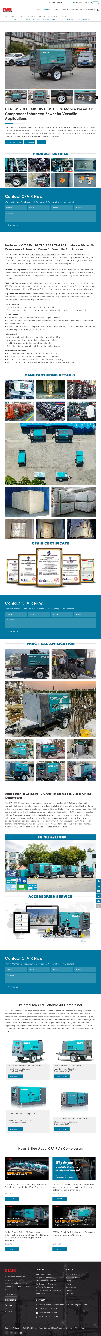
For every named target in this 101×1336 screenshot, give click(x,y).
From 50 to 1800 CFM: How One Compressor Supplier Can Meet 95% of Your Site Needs (26, 1185)
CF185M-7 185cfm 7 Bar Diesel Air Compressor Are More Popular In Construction (74, 1233)
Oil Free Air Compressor (44, 1287)
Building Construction (74, 1274)
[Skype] (98, 881)
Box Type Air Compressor (45, 1277)
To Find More (11, 1295)
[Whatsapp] (98, 886)
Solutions (56, 10)
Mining (68, 1284)
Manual (41, 142)
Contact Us (90, 10)
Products (47, 10)
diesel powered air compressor (43, 254)
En (94, 2)
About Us (65, 10)
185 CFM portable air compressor (28, 803)
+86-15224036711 (59, 2)
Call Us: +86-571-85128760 (48, 1309)
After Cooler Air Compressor (46, 1281)
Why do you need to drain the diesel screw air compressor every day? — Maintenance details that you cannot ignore (73, 1187)
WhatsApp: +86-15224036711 (49, 1316)
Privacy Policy (80, 1328)
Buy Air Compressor (14, 142)
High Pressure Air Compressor (46, 1284)
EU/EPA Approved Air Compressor (48, 1290)
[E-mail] (98, 891)
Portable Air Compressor (32, 16)
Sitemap (69, 1328)
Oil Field (69, 1290)
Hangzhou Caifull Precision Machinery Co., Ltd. (32, 1328)
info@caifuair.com (84, 2)
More (12, 1199)
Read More (15, 1076)
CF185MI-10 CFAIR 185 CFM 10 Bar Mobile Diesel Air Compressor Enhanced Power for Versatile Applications (51, 19)
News (82, 10)
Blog (6, 1308)
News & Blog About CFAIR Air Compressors (50, 1148)
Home (39, 10)
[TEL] (98, 896)
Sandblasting (71, 1287)
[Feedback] (98, 901)
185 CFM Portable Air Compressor (55, 16)
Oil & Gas (69, 1293)
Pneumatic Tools (42, 1293)
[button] (96, 97)
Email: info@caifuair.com (48, 1313)
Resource (74, 10)
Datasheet (30, 142)
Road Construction (73, 1277)
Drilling (68, 1281)
